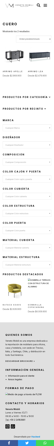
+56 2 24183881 (17, 419)
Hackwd (35, 436)
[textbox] (27, 128)
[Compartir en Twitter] (27, 443)
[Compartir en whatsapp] (45, 443)
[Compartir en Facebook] (9, 443)
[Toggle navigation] (45, 5)
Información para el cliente (21, 376)
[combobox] (27, 127)
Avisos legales (15, 379)
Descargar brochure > (20, 361)
